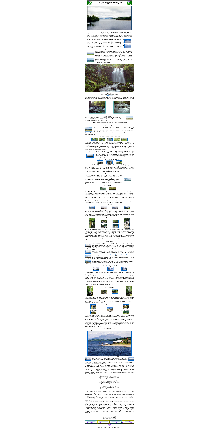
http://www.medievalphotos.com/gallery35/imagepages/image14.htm (116, 254)
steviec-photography (109, 95)
